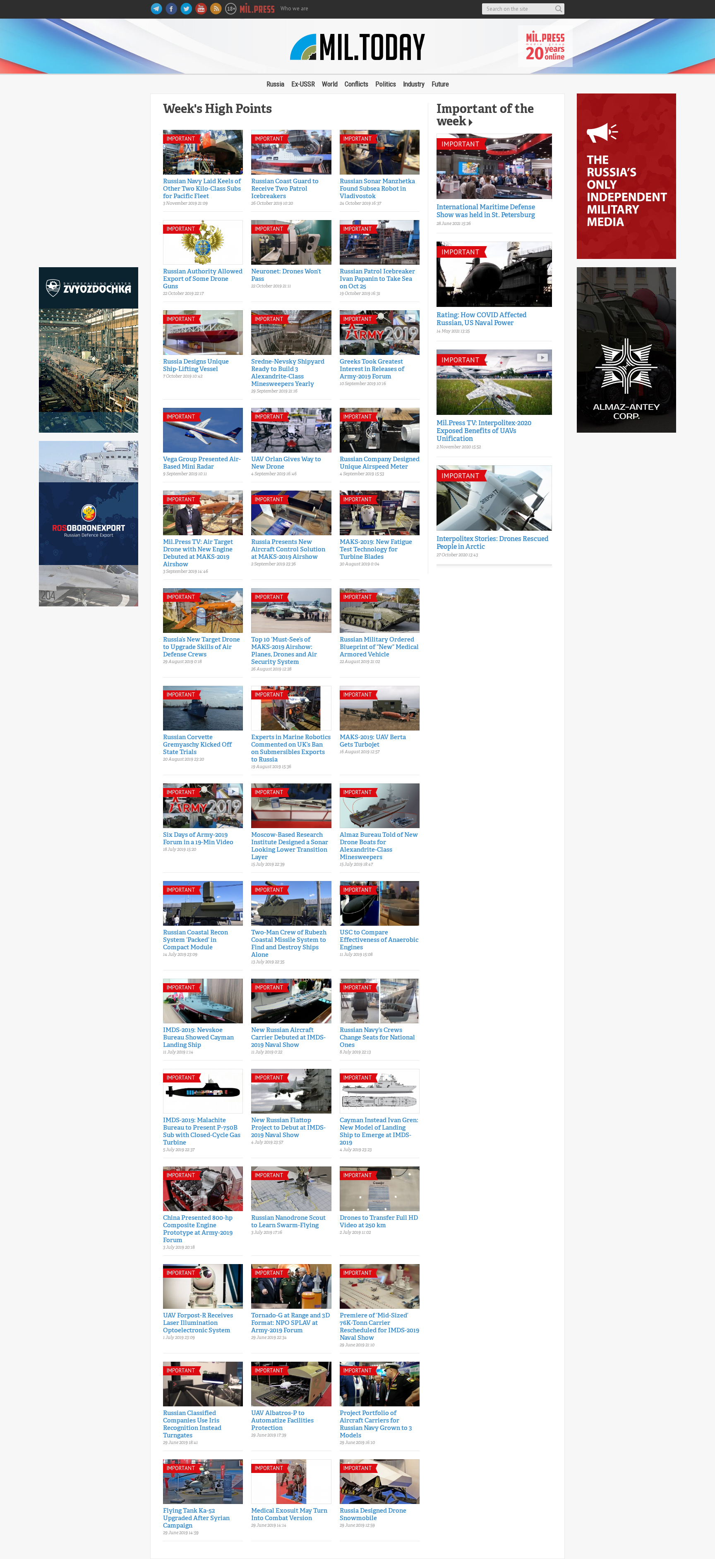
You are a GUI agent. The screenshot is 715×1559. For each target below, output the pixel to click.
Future (440, 84)
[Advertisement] (88, 176)
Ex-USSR (303, 84)
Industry (414, 84)
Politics (385, 84)
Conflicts (356, 84)
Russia (275, 84)
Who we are (294, 8)
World (330, 84)
